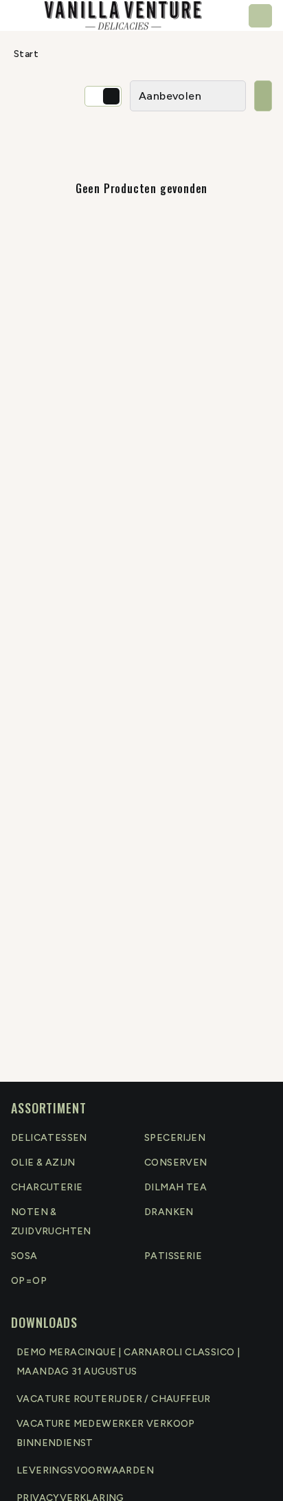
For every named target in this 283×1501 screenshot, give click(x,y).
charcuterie (46, 1187)
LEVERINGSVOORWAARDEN (85, 1470)
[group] (103, 96)
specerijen (174, 1138)
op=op (29, 1281)
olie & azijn (43, 1162)
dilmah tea (175, 1187)
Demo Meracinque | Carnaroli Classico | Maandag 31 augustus (128, 1361)
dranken (169, 1212)
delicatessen (49, 1138)
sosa (24, 1256)
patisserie (173, 1256)
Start (26, 54)
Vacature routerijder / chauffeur (113, 1399)
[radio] (95, 96)
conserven (175, 1162)
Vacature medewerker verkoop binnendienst (105, 1433)
